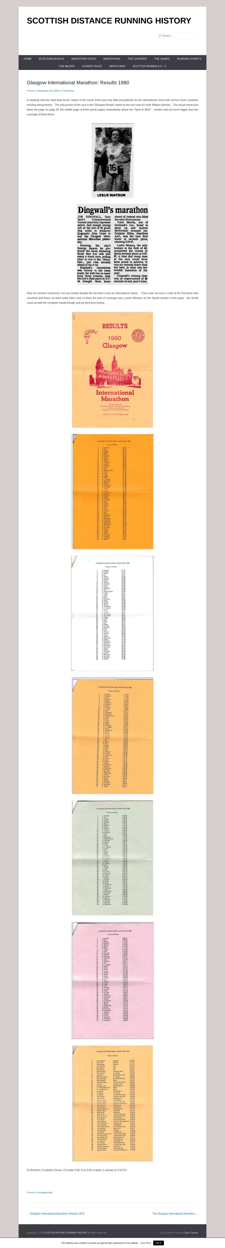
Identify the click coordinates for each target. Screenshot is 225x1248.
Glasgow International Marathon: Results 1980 (78, 82)
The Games (162, 58)
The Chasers (137, 58)
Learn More (145, 1243)
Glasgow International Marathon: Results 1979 (55, 1213)
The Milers (67, 66)
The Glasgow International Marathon (175, 1213)
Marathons (111, 58)
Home (28, 58)
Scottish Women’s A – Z (149, 66)
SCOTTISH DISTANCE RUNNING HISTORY (109, 20)
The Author (68, 90)
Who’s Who (117, 66)
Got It (158, 1243)
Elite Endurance (51, 58)
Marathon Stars (83, 58)
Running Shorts (189, 58)
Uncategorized (44, 1192)
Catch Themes (191, 1233)
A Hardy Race (92, 66)
